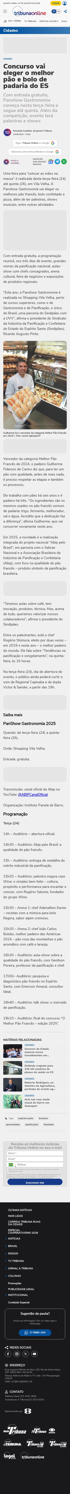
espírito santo (25, 1118)
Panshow (49, 1124)
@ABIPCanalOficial (33, 794)
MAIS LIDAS (15, 1216)
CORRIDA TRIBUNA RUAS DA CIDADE (24, 1223)
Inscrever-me (35, 1182)
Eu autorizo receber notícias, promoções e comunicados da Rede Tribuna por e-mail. (34, 1170)
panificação (32, 1124)
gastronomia (13, 1124)
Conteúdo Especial (18, 1302)
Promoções (14, 1283)
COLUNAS (14, 1276)
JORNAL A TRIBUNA (20, 1268)
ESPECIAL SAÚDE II (49, 21)
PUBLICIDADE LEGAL (21, 1289)
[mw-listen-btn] (6, 162)
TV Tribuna (30, 21)
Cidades (7, 59)
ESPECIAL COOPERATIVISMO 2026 (23, 1231)
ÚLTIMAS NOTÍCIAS (20, 1210)
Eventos (43, 1118)
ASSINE (55, 3)
